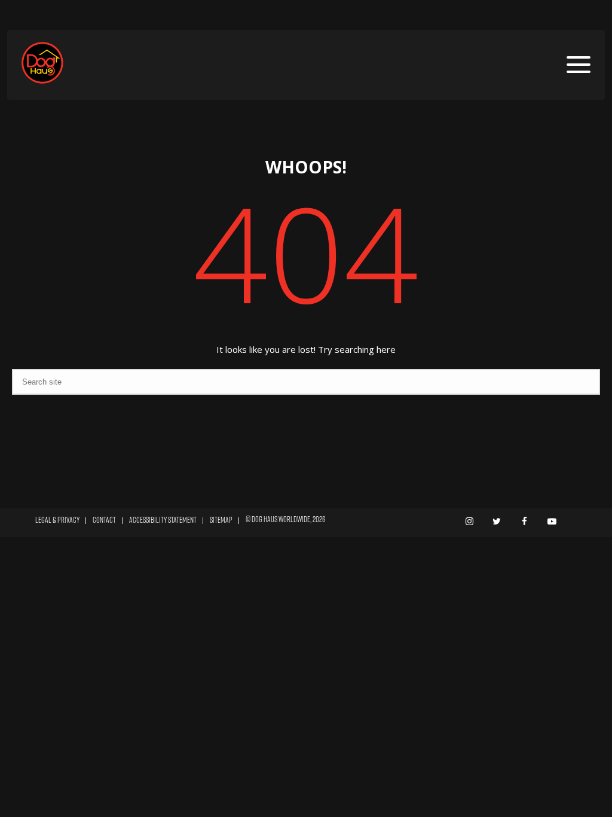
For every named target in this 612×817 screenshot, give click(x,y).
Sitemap (221, 520)
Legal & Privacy (57, 520)
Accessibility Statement (163, 520)
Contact (104, 520)
